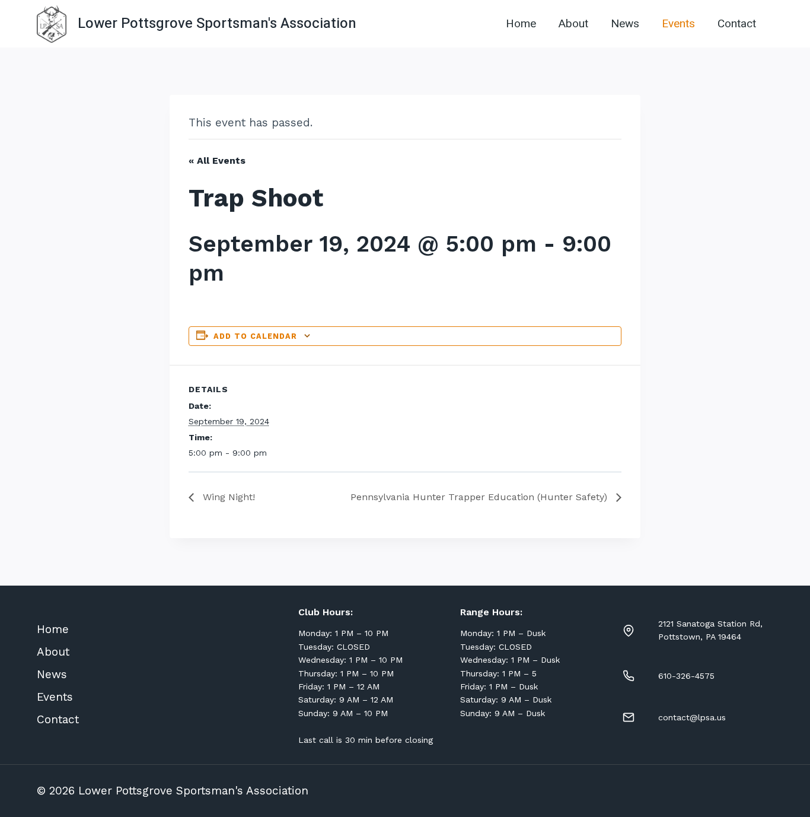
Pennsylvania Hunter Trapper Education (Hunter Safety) (480, 497)
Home (521, 23)
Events (678, 23)
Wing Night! (227, 497)
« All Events (217, 160)
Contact (736, 23)
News (625, 23)
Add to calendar (255, 336)
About (573, 23)
